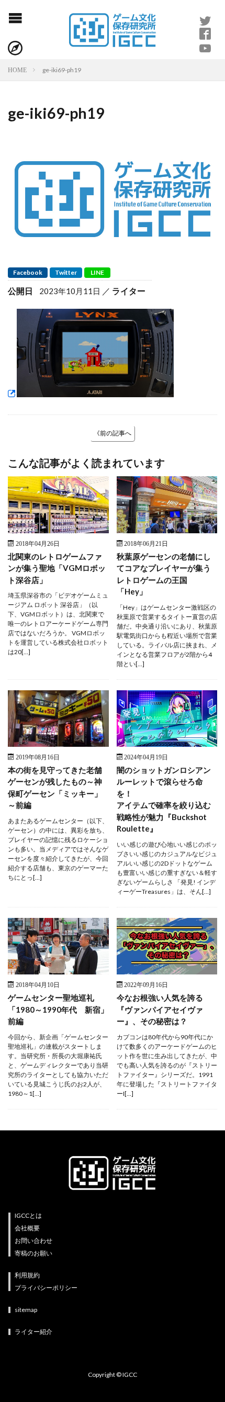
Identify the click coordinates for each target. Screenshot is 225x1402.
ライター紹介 (33, 1332)
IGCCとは (28, 1215)
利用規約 (27, 1275)
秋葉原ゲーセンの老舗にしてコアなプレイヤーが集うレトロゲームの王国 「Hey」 (164, 574)
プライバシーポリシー (46, 1288)
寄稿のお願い (33, 1253)
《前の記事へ (112, 433)
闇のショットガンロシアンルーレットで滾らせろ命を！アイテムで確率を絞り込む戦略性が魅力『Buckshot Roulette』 (164, 799)
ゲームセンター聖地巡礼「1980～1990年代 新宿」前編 (58, 1009)
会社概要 (27, 1228)
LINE (97, 272)
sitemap (26, 1310)
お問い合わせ (33, 1240)
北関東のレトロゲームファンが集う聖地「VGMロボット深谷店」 (57, 568)
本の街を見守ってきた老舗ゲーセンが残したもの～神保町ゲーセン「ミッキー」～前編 (55, 787)
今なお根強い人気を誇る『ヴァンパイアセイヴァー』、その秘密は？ (160, 1009)
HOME (17, 69)
